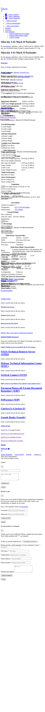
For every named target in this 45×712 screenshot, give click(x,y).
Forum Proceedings (6, 290)
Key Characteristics (8, 86)
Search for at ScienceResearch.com (12, 434)
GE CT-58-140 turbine (22, 207)
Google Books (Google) (13, 417)
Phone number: (6, 562)
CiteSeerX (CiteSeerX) (13, 408)
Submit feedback (7, 575)
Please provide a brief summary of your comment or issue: (20, 545)
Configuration (6, 73)
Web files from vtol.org (7, 307)
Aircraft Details (6, 108)
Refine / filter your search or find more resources (17, 333)
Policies (28, 454)
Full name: (5, 551)
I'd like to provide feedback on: (12, 541)
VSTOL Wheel (14, 37)
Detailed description (7, 572)
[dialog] (22, 98)
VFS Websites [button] (9, 32)
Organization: (5, 555)
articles (6, 299)
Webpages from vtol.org (8, 315)
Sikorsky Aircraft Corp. (21, 72)
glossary (9, 46)
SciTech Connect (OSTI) (14, 375)
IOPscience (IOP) (10, 399)
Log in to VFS (6, 518)
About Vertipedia (6, 454)
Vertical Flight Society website (19, 34)
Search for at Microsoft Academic (12, 441)
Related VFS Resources (9, 280)
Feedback (8, 30)
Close (3, 103)
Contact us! (5, 483)
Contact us (37, 454)
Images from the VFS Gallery (9, 323)
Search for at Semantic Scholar (11, 437)
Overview (4, 63)
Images (3, 445)
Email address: (6, 559)
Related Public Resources (10, 337)
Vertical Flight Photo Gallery (18, 35)
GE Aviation (19, 209)
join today (24, 507)
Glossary (8, 28)
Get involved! (19, 454)
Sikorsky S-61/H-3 (16, 79)
